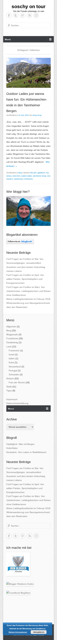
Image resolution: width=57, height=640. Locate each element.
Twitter (15, 15)
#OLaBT (33, 173)
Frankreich (14, 350)
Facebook (9, 15)
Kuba (11, 362)
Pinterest (22, 15)
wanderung (18, 179)
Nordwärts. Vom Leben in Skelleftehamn (26, 452)
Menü (8, 39)
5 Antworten (28, 179)
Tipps (9, 390)
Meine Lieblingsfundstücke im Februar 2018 (28, 299)
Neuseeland (15, 366)
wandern (9, 179)
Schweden (14, 374)
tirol (48, 176)
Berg (20, 173)
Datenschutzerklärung (17, 403)
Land (8, 346)
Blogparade (12, 334)
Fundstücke (12, 338)
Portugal (13, 370)
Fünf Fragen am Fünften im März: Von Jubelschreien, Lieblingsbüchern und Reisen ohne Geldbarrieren (28, 291)
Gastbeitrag (12, 342)
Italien (12, 358)
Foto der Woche (17, 382)
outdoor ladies (26, 176)
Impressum (12, 399)
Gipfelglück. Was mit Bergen (20, 444)
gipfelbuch (41, 173)
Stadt (9, 386)
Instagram (36, 15)
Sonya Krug (36, 115)
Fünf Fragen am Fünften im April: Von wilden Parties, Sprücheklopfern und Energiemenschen (25, 279)
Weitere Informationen (18, 632)
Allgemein (11, 326)
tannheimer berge (39, 176)
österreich (16, 176)
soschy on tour (28, 6)
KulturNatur (12, 448)
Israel (11, 354)
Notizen (10, 378)
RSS (29, 15)
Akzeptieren (38, 632)
